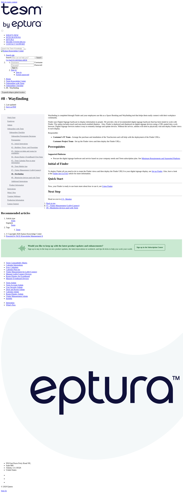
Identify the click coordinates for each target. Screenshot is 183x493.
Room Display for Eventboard (18, 276)
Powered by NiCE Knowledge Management (24, 236)
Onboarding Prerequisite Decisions (23, 136)
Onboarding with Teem (15, 83)
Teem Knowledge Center (16, 81)
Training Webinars (13, 196)
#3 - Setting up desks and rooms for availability (24, 152)
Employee (10, 121)
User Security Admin (14, 287)
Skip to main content (9, 2)
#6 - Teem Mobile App (19, 166)
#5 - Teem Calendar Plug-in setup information (23, 162)
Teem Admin (11, 283)
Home (8, 79)
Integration (10, 303)
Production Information (15, 200)
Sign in (14, 68)
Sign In (4, 491)
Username (38, 62)
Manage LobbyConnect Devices (18, 274)
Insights (9, 298)
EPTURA (10, 40)
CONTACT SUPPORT (15, 44)
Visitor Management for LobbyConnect (21, 272)
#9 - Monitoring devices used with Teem (25, 178)
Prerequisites (15, 140)
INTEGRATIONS (13, 37)
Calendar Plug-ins (13, 270)
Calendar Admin (12, 292)
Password (38, 65)
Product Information (16, 185)
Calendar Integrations (14, 265)
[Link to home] (12, 51)
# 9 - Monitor (66, 199)
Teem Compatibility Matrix (16, 263)
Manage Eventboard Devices (17, 278)
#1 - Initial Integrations (19, 144)
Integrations (11, 189)
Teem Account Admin (14, 285)
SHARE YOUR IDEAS (15, 42)
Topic (13, 221)
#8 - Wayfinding (17, 174)
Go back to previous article (16, 60)
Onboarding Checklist (14, 86)
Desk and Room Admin (15, 289)
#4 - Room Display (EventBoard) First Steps (27, 157)
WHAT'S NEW (12, 35)
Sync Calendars (12, 267)
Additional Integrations (19, 181)
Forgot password (22, 75)
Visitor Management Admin (17, 296)
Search (9, 57)
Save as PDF (11, 107)
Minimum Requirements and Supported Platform (161, 158)
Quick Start (11, 117)
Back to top (50, 203)
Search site (10, 55)
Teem (13, 225)
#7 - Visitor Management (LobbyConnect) (26, 170)
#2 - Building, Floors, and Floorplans (24, 147)
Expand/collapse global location (13, 92)
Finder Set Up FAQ (60, 173)
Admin (9, 125)
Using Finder (107, 186)
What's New (11, 193)
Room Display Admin (14, 294)
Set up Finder (157, 171)
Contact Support (13, 204)
